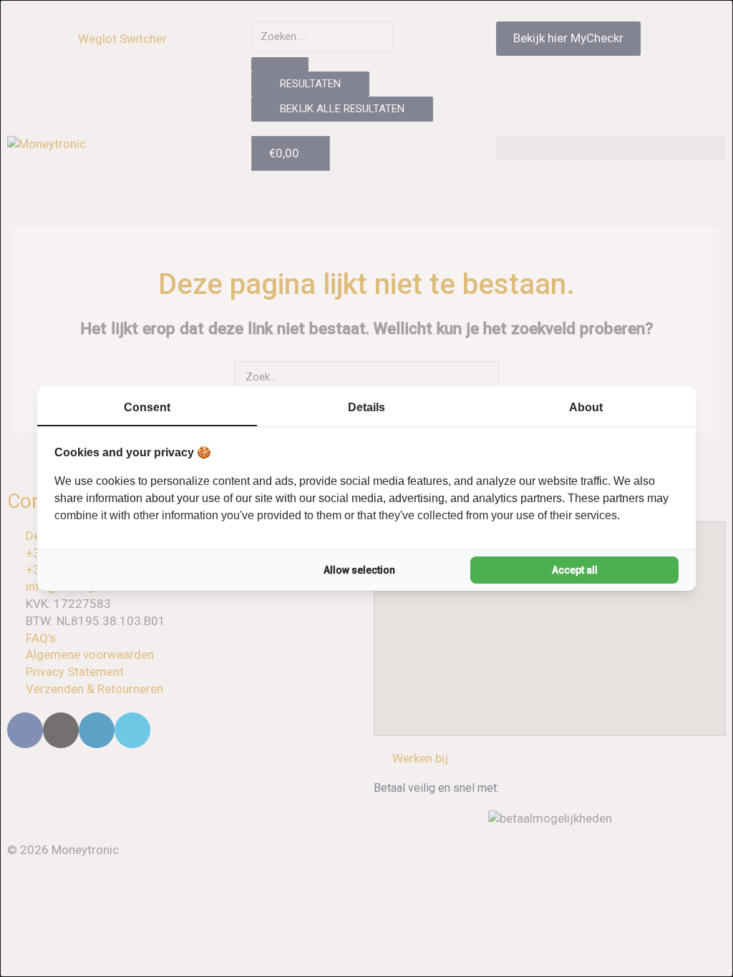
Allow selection (359, 570)
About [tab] (586, 407)
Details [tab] (366, 407)
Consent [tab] (147, 407)
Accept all (575, 570)
